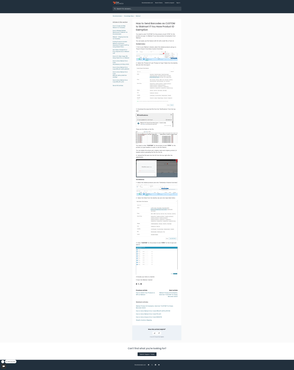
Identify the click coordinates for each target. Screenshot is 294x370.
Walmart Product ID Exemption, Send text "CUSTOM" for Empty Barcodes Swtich (168, 294)
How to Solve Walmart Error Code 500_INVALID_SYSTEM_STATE (121, 62)
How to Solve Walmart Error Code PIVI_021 (148, 314)
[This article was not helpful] (159, 333)
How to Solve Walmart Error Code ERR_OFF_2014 (120, 81)
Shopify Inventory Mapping (144, 320)
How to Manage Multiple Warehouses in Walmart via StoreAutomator (120, 32)
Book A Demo (159, 2)
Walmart (138, 16)
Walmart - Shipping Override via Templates (120, 37)
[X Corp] (138, 284)
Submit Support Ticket (147, 354)
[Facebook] (136, 284)
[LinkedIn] (141, 284)
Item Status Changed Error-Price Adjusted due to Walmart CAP (121, 51)
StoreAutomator (117, 16)
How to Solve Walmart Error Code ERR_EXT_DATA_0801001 (121, 68)
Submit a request (169, 2)
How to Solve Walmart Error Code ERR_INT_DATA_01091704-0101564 (120, 74)
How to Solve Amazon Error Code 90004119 (149, 317)
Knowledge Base (129, 16)
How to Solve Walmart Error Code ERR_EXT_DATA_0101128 (153, 311)
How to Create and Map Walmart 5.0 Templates (119, 26)
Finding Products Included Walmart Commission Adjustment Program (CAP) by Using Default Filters (121, 44)
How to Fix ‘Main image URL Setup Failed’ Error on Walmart (121, 57)
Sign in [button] (178, 2)
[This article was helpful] (154, 333)
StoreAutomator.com (147, 2)
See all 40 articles (118, 85)
